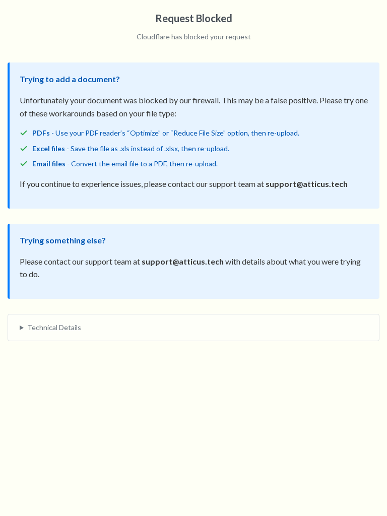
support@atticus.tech (307, 183)
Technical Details (54, 327)
